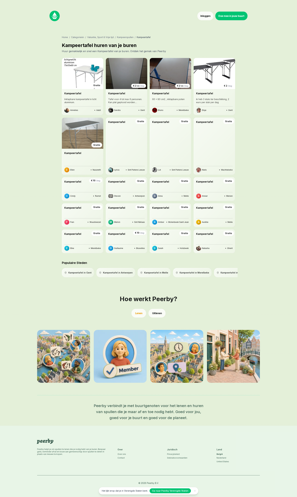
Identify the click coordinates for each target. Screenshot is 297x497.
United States (223, 461)
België (220, 454)
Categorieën (77, 37)
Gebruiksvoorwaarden (177, 458)
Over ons (122, 454)
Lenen (138, 313)
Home (65, 37)
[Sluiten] (195, 491)
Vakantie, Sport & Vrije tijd (100, 37)
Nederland (221, 458)
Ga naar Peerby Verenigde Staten (170, 490)
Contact (121, 458)
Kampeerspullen (125, 37)
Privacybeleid (173, 454)
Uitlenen (157, 313)
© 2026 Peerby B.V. (148, 483)
